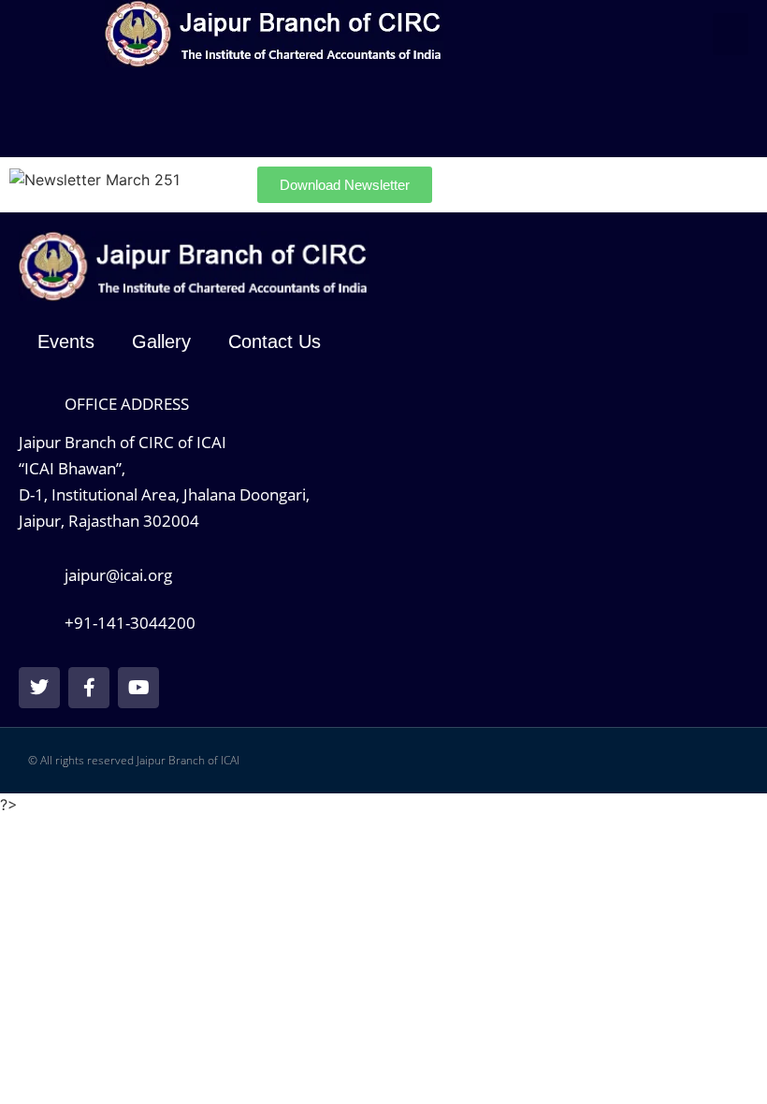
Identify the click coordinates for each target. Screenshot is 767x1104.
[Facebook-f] (88, 687)
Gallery (161, 341)
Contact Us (274, 341)
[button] (730, 34)
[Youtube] (138, 687)
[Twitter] (39, 687)
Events (65, 341)
